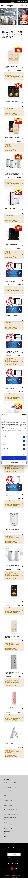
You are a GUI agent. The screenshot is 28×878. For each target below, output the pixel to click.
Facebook (7, 831)
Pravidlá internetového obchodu (11, 812)
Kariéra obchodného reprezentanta (11, 784)
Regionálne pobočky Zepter (10, 787)
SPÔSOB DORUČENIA (14, 863)
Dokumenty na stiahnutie (9, 824)
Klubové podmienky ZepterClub (11, 814)
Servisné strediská (8, 790)
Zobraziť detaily (20, 454)
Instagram (7, 836)
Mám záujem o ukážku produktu (11, 782)
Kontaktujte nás (7, 797)
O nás (5, 792)
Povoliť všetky (14, 458)
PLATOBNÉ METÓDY (14, 847)
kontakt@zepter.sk (16, 875)
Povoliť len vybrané (14, 462)
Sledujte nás (8, 828)
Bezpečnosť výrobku (8, 805)
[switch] (25, 441)
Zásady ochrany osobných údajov (11, 819)
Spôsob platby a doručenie (10, 817)
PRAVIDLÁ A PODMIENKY (11, 809)
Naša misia (6, 795)
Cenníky (5, 822)
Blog (5, 803)
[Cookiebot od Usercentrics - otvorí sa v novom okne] (21, 414)
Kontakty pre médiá (8, 800)
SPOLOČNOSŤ (7, 779)
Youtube (7, 833)
